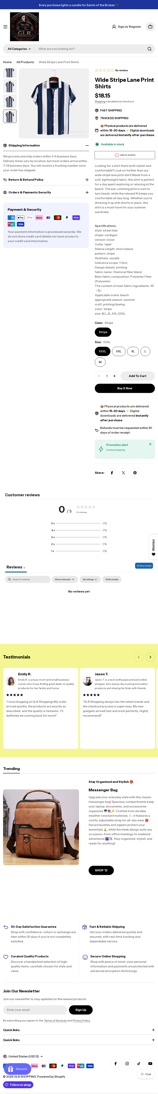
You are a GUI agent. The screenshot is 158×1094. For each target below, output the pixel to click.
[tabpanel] (79, 604)
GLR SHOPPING (25, 1076)
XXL (119, 351)
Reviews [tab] (16, 567)
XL (133, 351)
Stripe (103, 332)
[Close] (150, 444)
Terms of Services (55, 1020)
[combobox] (79, 48)
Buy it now (124, 388)
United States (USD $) (23, 1056)
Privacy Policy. (81, 1020)
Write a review (144, 565)
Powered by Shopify (51, 1076)
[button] (79, 523)
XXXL (102, 351)
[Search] (149, 49)
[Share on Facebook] (112, 472)
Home (7, 62)
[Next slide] (150, 657)
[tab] (11, 770)
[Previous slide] (138, 657)
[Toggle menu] (5, 26)
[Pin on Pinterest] (135, 472)
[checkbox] (111, 579)
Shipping (100, 101)
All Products (25, 62)
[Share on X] (123, 472)
